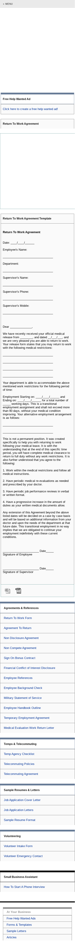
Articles (12, 937)
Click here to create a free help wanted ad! (30, 109)
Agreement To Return (17, 628)
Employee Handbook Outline (22, 708)
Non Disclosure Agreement (21, 638)
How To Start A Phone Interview (24, 887)
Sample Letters (16, 931)
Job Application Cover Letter (22, 800)
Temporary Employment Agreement (26, 718)
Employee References (18, 678)
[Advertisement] (37, 50)
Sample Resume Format (19, 820)
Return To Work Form (18, 618)
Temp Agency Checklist (19, 754)
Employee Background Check (23, 688)
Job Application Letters (18, 810)
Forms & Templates (19, 924)
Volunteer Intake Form (18, 846)
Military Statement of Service (23, 698)
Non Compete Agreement (20, 648)
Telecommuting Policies (19, 764)
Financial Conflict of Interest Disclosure (29, 668)
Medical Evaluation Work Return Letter (29, 728)
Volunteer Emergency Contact (23, 856)
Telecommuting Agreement (21, 774)
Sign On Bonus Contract (19, 658)
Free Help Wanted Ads (21, 918)
